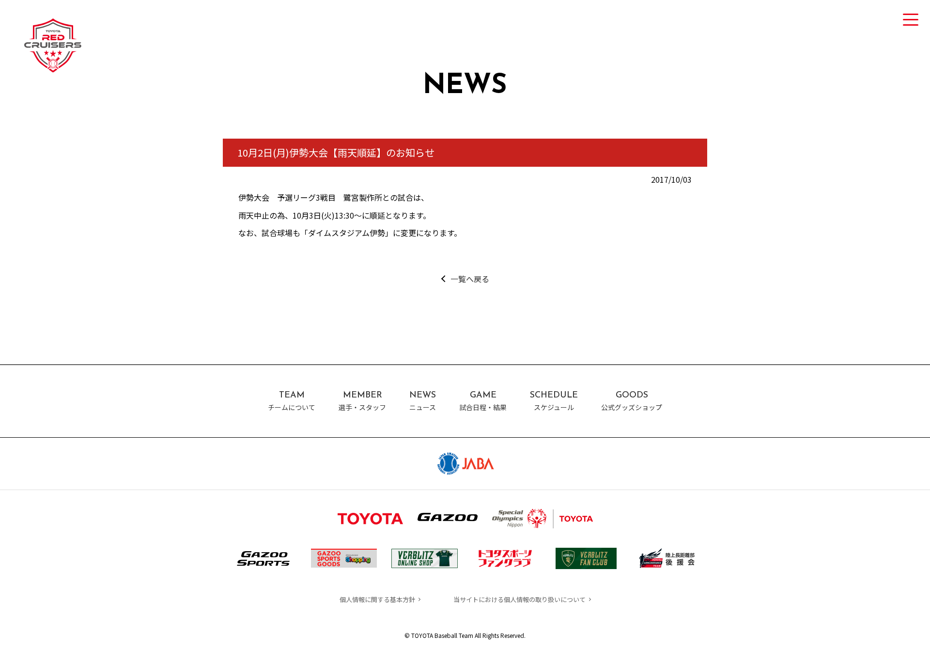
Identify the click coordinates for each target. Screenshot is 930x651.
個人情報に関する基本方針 (377, 599)
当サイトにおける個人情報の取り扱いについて (519, 599)
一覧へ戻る (469, 278)
